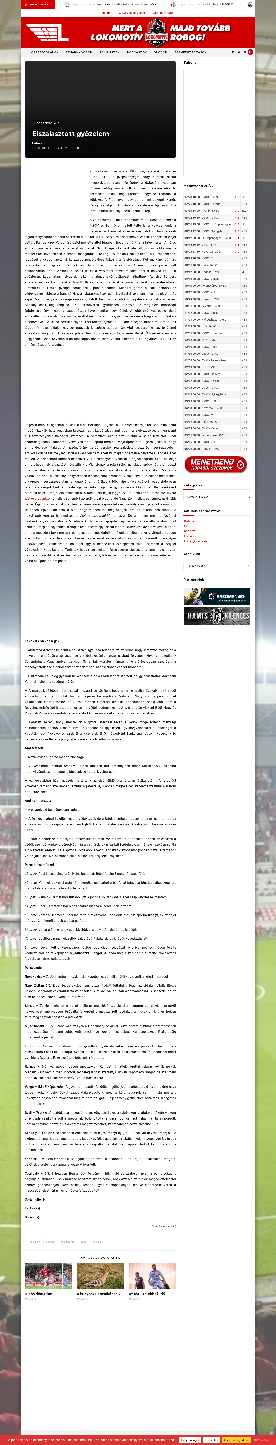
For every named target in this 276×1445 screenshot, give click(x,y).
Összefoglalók (44, 52)
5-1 (237, 238)
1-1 (237, 244)
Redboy (189, 531)
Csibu (188, 526)
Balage (189, 521)
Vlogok (160, 52)
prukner (97, 1241)
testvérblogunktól (38, 499)
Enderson (190, 536)
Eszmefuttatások (191, 52)
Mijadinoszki (68, 1241)
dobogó (50, 1241)
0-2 (237, 204)
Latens (37, 143)
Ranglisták (109, 52)
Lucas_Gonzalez (196, 541)
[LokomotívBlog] (138, 32)
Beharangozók (79, 52)
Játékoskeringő (163, 13)
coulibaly (35, 1241)
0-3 (237, 224)
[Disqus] (100, 1365)
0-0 (237, 210)
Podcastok (137, 52)
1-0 (237, 197)
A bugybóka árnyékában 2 (99, 1294)
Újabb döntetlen (38, 1294)
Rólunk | (109, 13)
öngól (84, 1241)
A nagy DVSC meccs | (134, 13)
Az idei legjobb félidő (147, 1294)
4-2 (237, 217)
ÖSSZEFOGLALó (48, 123)
